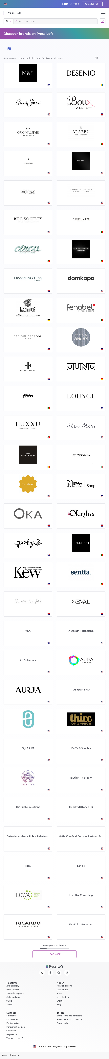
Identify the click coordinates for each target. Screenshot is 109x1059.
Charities (60, 1001)
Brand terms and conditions (69, 1015)
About (59, 993)
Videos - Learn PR (14, 1038)
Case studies (62, 989)
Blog (59, 1004)
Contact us (11, 1030)
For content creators (15, 1027)
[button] (5, 4)
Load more (55, 954)
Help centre (11, 1034)
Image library (12, 986)
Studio (9, 1001)
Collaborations (13, 997)
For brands (11, 1015)
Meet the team (63, 997)
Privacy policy (63, 1023)
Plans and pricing (64, 986)
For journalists (12, 1023)
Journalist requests (15, 993)
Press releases (12, 989)
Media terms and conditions (69, 1019)
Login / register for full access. (50, 58)
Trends (9, 1004)
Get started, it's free (92, 4)
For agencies (12, 1019)
